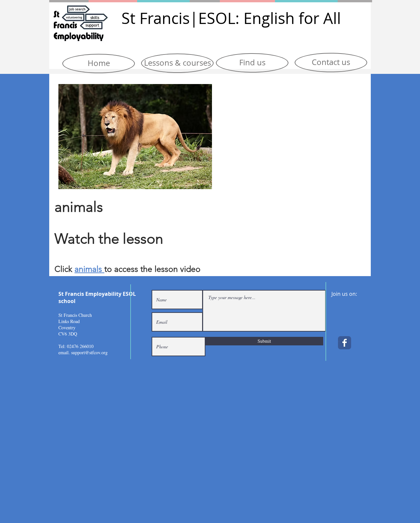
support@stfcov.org (89, 352)
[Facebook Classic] (344, 342)
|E (198, 18)
